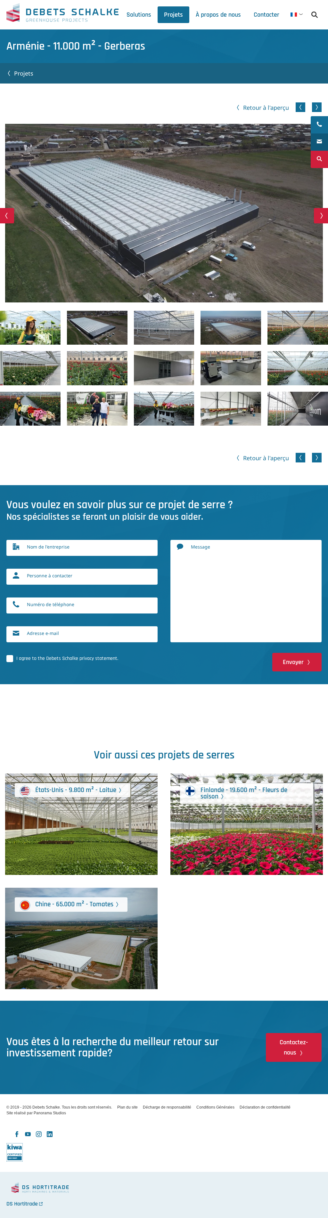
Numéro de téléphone (50, 604)
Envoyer (293, 662)
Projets (23, 73)
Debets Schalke (62, 14)
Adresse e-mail (43, 633)
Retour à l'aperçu (266, 107)
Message (200, 547)
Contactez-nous (294, 1047)
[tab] (218, 14)
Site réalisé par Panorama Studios (36, 1113)
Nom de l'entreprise (48, 547)
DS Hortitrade (22, 1203)
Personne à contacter (49, 576)
